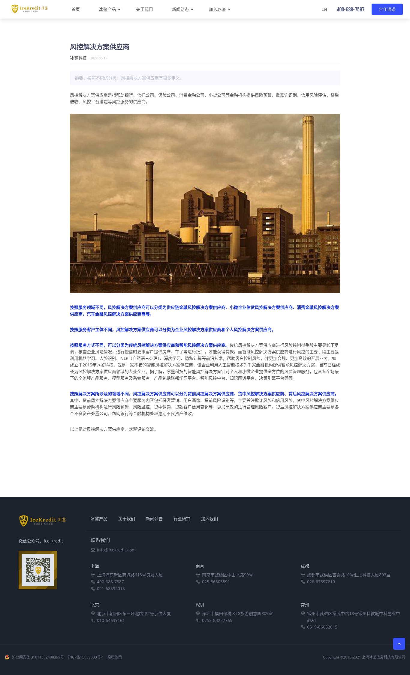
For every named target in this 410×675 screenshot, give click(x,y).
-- (350, 9)
